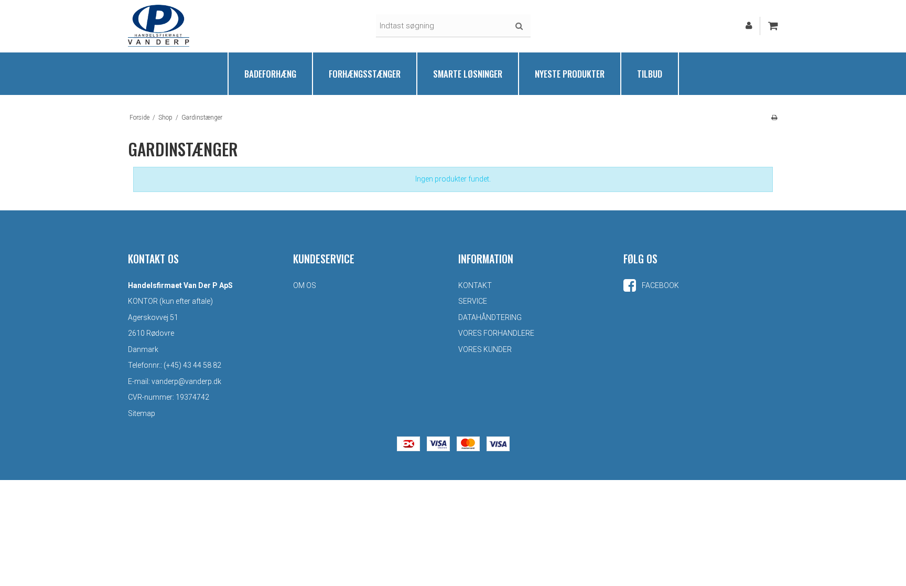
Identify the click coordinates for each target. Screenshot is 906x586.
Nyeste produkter (570, 73)
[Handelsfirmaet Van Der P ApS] (158, 26)
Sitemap (141, 413)
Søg (519, 26)
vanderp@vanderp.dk (186, 381)
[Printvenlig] (774, 117)
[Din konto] (749, 25)
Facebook (659, 285)
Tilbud (649, 73)
